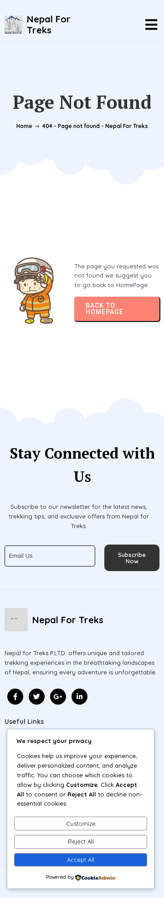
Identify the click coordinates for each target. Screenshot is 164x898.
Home (24, 126)
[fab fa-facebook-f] (15, 697)
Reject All (81, 841)
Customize (81, 823)
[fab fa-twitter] (37, 697)
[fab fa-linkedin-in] (79, 697)
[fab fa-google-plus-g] (58, 697)
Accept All (80, 859)
